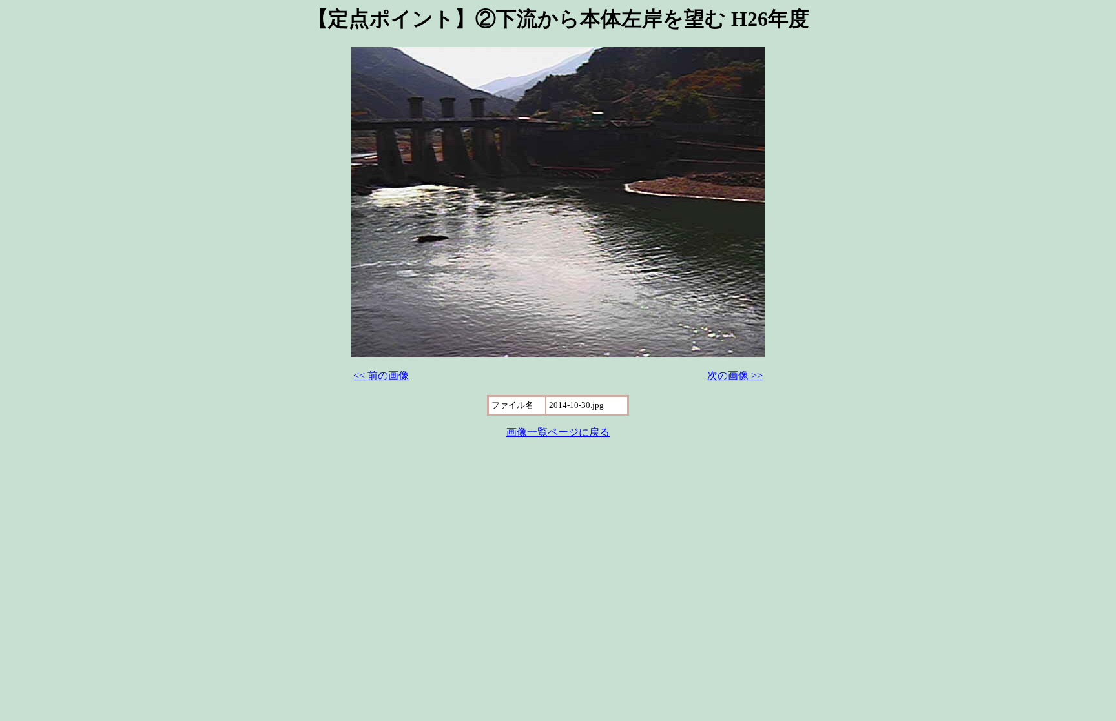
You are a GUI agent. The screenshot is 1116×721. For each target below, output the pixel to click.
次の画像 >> (735, 375)
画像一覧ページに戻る (558, 432)
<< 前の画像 (381, 375)
